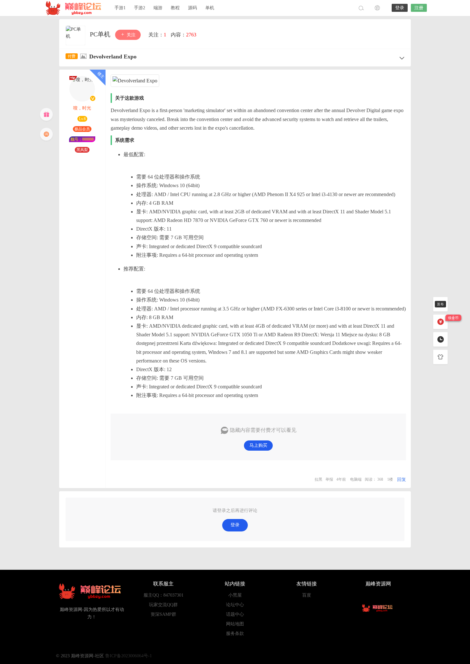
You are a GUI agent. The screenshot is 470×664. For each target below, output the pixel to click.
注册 (418, 7)
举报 (329, 479)
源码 (192, 7)
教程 (175, 7)
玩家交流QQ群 (163, 604)
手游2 (139, 7)
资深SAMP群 (163, 614)
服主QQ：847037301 (164, 595)
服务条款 (235, 633)
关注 (130, 35)
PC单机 (101, 34)
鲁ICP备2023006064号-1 (128, 655)
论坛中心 (235, 604)
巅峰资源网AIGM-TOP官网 (75, 8)
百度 (306, 595)
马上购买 (258, 445)
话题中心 (235, 614)
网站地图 (235, 624)
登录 (399, 7)
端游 (157, 7)
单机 (209, 7)
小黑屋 (235, 595)
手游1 (120, 7)
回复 (401, 479)
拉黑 (318, 479)
